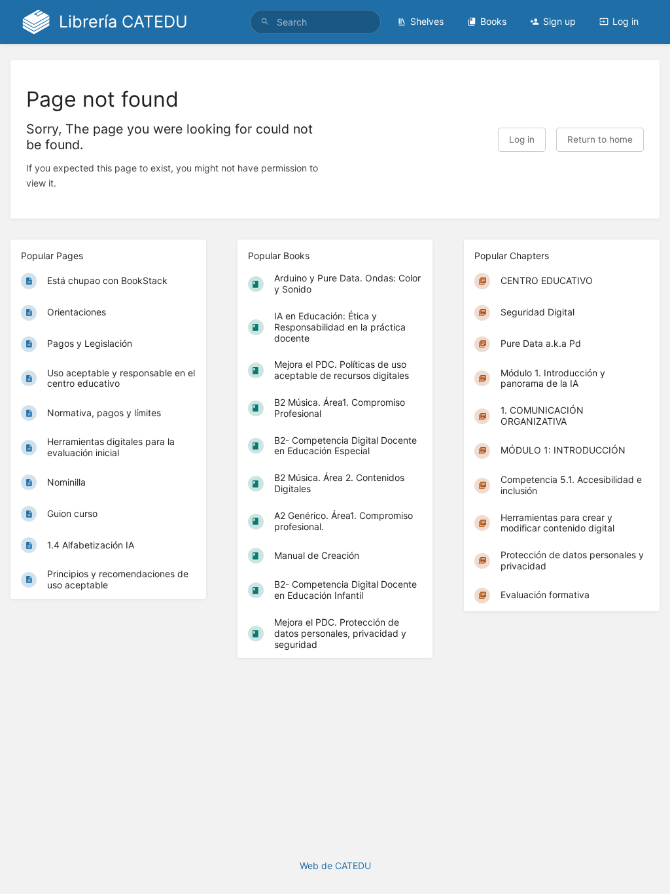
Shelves (427, 21)
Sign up (559, 21)
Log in (625, 21)
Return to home (600, 139)
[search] (315, 22)
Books (493, 21)
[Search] (265, 21)
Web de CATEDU (335, 865)
